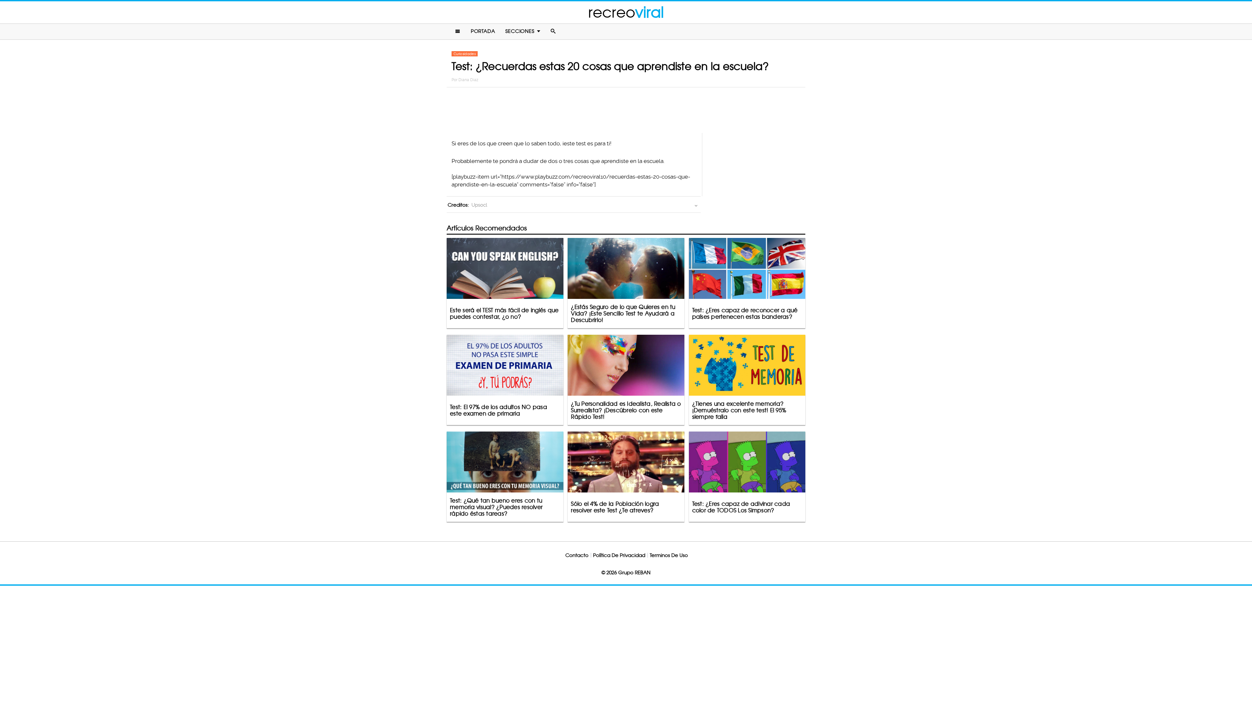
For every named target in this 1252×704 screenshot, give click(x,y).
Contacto (577, 555)
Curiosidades (465, 54)
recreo (626, 12)
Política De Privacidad (619, 555)
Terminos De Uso (669, 555)
